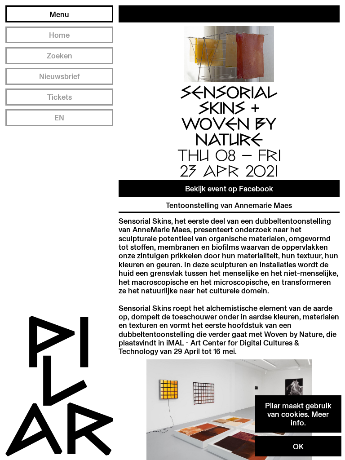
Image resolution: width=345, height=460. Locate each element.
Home (59, 35)
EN (59, 117)
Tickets (59, 97)
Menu (59, 14)
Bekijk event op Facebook (229, 188)
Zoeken (59, 55)
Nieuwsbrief (59, 76)
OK (298, 446)
